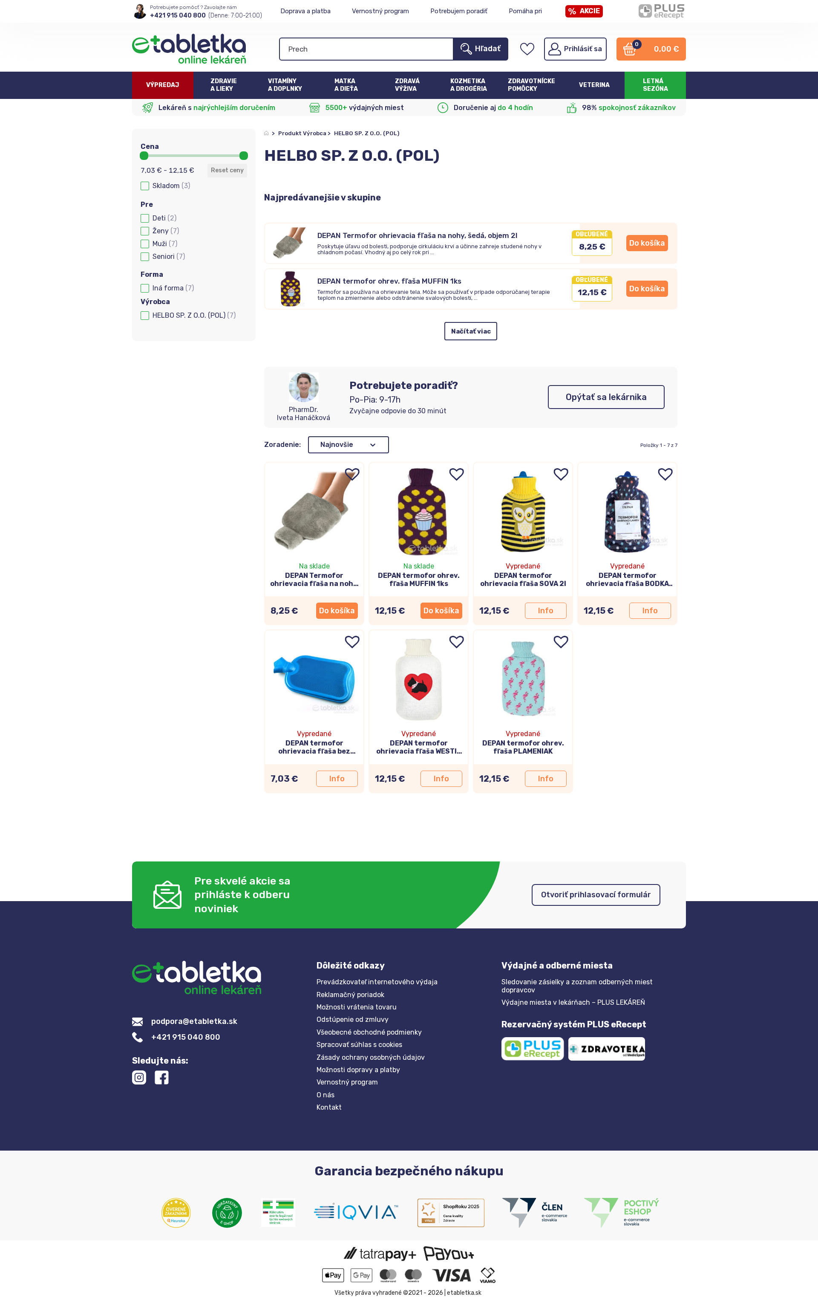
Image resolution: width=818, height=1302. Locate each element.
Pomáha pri (525, 11)
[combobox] (336, 445)
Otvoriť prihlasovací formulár (596, 894)
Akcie (590, 11)
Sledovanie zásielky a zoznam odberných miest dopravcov (577, 986)
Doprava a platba (305, 11)
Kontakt (329, 1107)
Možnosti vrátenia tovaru (357, 1007)
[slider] (144, 155)
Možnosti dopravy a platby (358, 1070)
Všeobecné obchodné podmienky (369, 1032)
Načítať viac (471, 331)
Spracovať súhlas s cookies (359, 1045)
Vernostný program (380, 11)
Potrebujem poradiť (458, 11)
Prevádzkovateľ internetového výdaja (377, 982)
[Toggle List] (372, 445)
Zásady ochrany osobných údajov (371, 1057)
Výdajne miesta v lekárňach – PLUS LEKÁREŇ (573, 1002)
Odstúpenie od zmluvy (353, 1020)
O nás (325, 1095)
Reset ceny (227, 170)
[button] (194, 186)
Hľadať (488, 48)
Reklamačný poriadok (350, 995)
